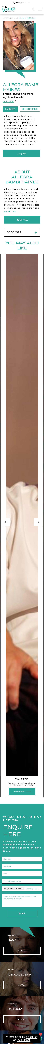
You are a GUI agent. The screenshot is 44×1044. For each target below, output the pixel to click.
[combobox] (4, 881)
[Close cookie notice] (40, 1034)
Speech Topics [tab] (30, 109)
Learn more (23, 1040)
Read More (10, 211)
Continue (31, 1037)
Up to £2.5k (8, 101)
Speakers (13, 18)
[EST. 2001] (8, 12)
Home (5, 18)
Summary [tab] (10, 109)
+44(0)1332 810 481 (23, 3)
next (38, 522)
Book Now (22, 219)
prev (6, 522)
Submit (22, 913)
